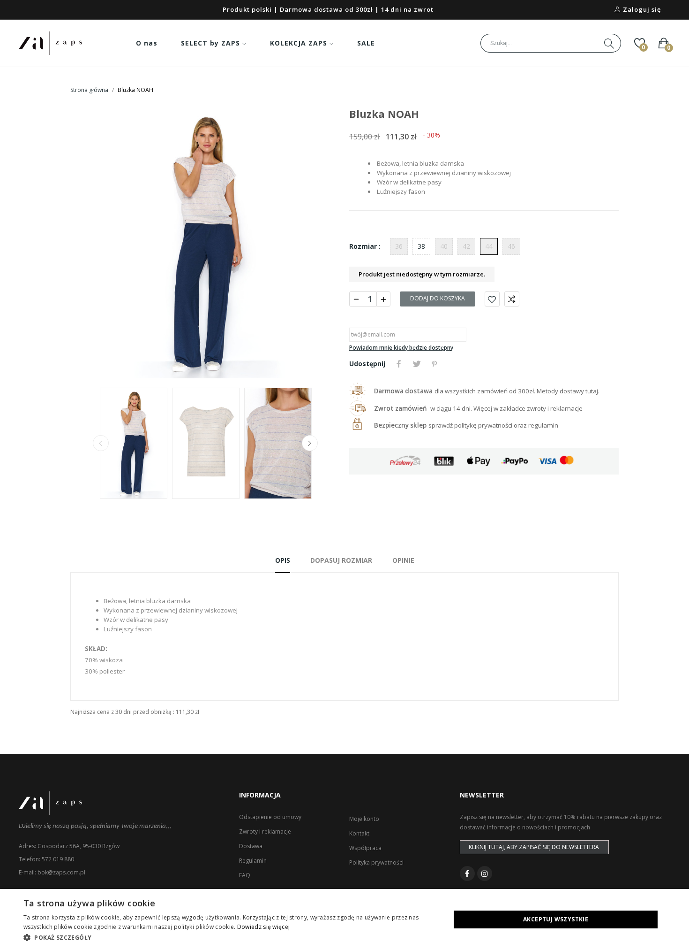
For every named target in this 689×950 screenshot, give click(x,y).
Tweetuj (417, 364)
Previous (92, 244)
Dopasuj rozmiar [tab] (341, 560)
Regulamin (253, 861)
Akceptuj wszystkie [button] (555, 919)
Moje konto (364, 819)
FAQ (244, 875)
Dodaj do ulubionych (492, 298)
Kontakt (359, 833)
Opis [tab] (282, 560)
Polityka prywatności (376, 862)
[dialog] (344, 919)
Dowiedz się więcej (263, 927)
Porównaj (511, 298)
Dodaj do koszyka (437, 298)
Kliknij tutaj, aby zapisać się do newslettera (534, 847)
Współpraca (365, 848)
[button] (230, 937)
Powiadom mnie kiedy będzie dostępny (401, 348)
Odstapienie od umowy (270, 817)
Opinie (403, 560)
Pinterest (434, 364)
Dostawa (250, 846)
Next (318, 244)
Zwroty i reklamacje (265, 831)
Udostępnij (399, 364)
